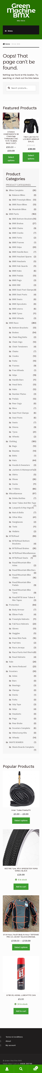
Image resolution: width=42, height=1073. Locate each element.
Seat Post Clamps (20, 413)
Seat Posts (17, 418)
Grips (14, 375)
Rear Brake (17, 723)
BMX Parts (14, 214)
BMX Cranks (17, 233)
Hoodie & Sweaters (21, 465)
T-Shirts (16, 489)
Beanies (15, 451)
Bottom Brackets (20, 328)
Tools (14, 526)
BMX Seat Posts (19, 294)
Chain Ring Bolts (19, 337)
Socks (15, 484)
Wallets (15, 531)
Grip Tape (16, 704)
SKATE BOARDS (16, 742)
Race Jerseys (18, 647)
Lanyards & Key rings (21, 508)
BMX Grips (17, 247)
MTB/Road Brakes (20, 548)
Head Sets (17, 384)
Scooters (13, 671)
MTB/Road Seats (20, 558)
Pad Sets (16, 643)
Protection (14, 605)
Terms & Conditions (14, 1037)
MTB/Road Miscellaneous (24, 553)
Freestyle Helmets (20, 619)
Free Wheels (18, 370)
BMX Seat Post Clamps (22, 290)
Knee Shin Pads (19, 638)
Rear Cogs (17, 403)
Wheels (15, 436)
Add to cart (21, 887)
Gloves (15, 628)
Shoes (15, 479)
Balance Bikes (18, 195)
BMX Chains (17, 228)
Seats (15, 422)
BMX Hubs (16, 271)
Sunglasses (17, 522)
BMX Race (13, 323)
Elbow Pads (17, 614)
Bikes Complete (16, 190)
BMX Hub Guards (20, 266)
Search (21, 1069)
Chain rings (17, 342)
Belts (14, 455)
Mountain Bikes (19, 209)
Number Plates (19, 394)
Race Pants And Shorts (22, 652)
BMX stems (17, 309)
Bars (14, 681)
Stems (15, 427)
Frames (15, 365)
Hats (14, 460)
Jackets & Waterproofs (23, 470)
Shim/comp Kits (19, 733)
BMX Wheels (18, 318)
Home (7, 44)
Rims (14, 408)
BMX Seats (17, 299)
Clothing (13, 441)
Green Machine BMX (21, 10)
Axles (14, 676)
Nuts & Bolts (18, 512)
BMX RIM (16, 285)
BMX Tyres (17, 313)
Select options (11, 158)
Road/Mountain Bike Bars (23, 570)
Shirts (15, 474)
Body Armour (18, 609)
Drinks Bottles (18, 498)
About (8, 1041)
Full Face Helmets (20, 624)
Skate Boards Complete (23, 747)
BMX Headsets (19, 261)
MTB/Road (14, 536)
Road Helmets (18, 657)
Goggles (16, 633)
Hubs (14, 389)
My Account (7, 1069)
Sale (11, 662)
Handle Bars (17, 380)
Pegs (14, 718)
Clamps (15, 690)
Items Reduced (19, 666)
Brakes (15, 332)
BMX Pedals (17, 275)
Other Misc (17, 517)
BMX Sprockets (19, 304)
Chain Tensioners (20, 346)
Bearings (16, 685)
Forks (14, 361)
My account (11, 1045)
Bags (14, 446)
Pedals (15, 399)
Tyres (14, 432)
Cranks (15, 356)
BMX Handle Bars (20, 252)
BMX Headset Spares (22, 256)
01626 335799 (26, 1063)
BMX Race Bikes (19, 204)
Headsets (16, 714)
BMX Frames (18, 242)
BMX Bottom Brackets (22, 219)
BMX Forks (17, 238)
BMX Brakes (17, 223)
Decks (15, 695)
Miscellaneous (15, 493)
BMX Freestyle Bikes (21, 200)
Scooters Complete (21, 728)
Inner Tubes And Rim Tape (24, 503)
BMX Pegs (16, 280)
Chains (15, 351)
